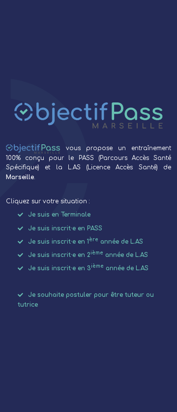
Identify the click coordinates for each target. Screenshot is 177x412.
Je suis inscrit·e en (65, 228)
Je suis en (59, 215)
